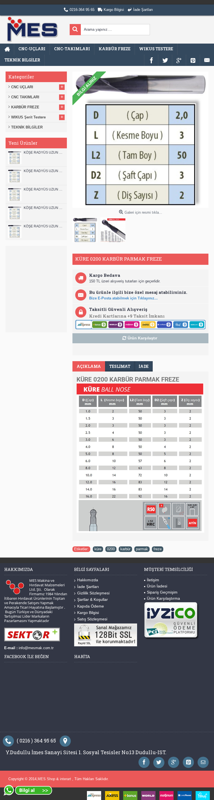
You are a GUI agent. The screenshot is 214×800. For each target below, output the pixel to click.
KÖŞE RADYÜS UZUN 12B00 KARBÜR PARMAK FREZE (44, 152)
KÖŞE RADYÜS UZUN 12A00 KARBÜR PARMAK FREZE (44, 171)
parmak (142, 549)
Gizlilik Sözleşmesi (93, 593)
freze (158, 549)
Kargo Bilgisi (88, 612)
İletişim (153, 580)
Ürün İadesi (157, 586)
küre (97, 549)
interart (66, 779)
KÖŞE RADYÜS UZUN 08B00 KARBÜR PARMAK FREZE (44, 226)
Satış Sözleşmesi (92, 619)
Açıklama (89, 366)
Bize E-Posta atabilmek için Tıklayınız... (123, 298)
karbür (125, 549)
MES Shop (47, 779)
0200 (111, 549)
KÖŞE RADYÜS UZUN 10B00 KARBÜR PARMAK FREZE (44, 189)
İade (144, 366)
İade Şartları (88, 586)
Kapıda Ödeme (90, 606)
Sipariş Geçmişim (162, 592)
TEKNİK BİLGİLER (27, 127)
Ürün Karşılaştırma (163, 598)
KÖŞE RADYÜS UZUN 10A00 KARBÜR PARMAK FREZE (44, 208)
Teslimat (119, 366)
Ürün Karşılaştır (142, 338)
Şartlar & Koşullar (92, 599)
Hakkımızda (87, 580)
